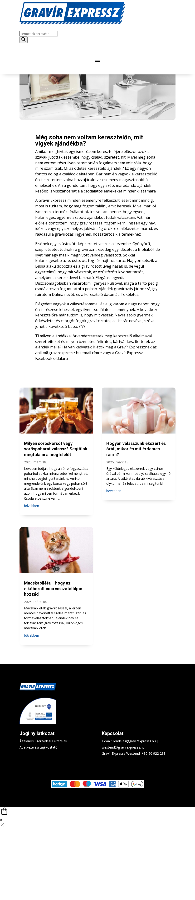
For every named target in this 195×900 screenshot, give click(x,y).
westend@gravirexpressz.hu (123, 747)
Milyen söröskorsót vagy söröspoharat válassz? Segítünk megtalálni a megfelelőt (55, 449)
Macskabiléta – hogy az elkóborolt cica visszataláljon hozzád (53, 588)
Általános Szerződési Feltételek (43, 741)
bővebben (31, 505)
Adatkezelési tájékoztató (39, 747)
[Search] (24, 40)
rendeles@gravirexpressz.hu (134, 741)
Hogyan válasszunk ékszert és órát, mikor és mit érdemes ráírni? (136, 449)
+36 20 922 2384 (154, 753)
